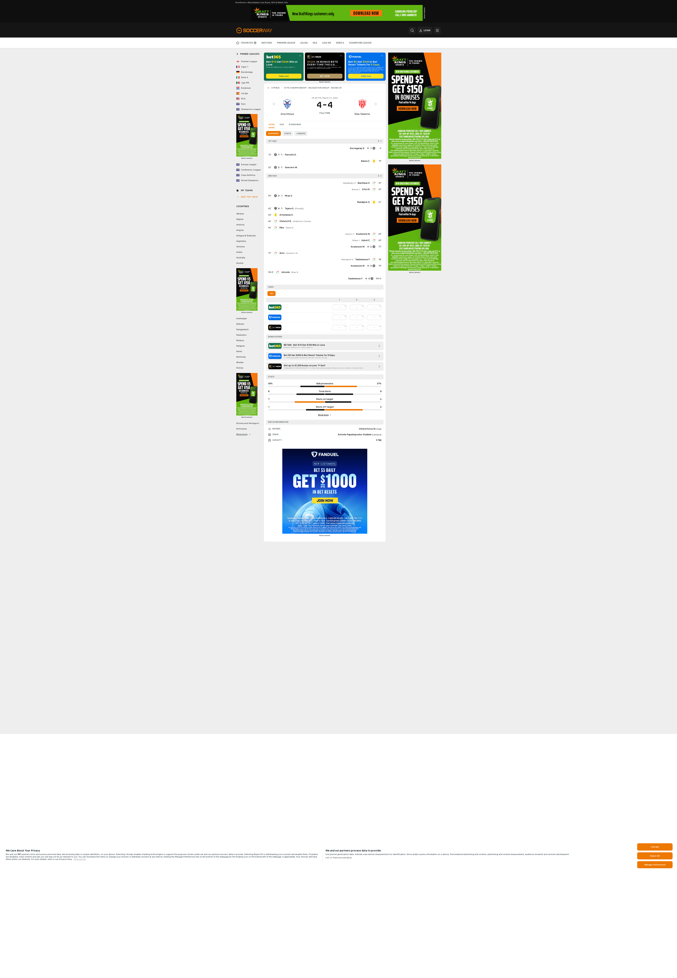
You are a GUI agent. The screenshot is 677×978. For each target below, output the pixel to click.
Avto (282, 253)
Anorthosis (287, 114)
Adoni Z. (365, 240)
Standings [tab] (295, 124)
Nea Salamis (362, 114)
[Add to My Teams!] (274, 104)
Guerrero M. (292, 253)
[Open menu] (437, 30)
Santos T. (350, 234)
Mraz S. (295, 272)
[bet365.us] (274, 307)
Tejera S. (289, 227)
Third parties (79, 859)
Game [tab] (271, 124)
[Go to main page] (260, 30)
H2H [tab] (281, 124)
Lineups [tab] (300, 133)
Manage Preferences (654, 864)
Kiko (281, 227)
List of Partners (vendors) (338, 857)
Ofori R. (366, 189)
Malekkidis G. (349, 183)
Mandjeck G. (347, 259)
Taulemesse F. (362, 259)
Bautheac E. (364, 183)
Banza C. (356, 189)
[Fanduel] (274, 317)
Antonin (285, 272)
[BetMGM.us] (274, 327)
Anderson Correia (302, 221)
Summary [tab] (273, 133)
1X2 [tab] (271, 293)
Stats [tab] (287, 133)
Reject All (655, 856)
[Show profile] (287, 103)
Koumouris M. (363, 234)
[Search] (412, 30)
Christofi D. (285, 221)
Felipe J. (356, 240)
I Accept (655, 847)
